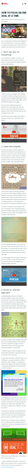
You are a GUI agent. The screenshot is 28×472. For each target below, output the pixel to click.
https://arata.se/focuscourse (7, 467)
